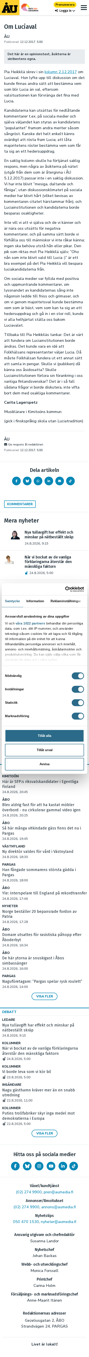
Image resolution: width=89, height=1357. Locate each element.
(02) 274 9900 (29, 1192)
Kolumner (11, 1043)
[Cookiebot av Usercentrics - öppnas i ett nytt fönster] (65, 589)
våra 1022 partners (30, 623)
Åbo (6, 800)
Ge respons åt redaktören (25, 444)
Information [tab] (35, 601)
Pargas (9, 865)
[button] (65, 11)
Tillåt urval (44, 750)
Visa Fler (44, 996)
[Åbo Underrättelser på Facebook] (15, 1166)
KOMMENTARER (20, 504)
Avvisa (44, 764)
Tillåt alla (44, 735)
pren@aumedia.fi (58, 1192)
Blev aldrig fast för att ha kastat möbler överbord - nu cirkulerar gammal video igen (41, 810)
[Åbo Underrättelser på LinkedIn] (63, 1166)
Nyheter (10, 906)
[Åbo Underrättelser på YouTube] (51, 1166)
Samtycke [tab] (12, 601)
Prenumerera (65, 5)
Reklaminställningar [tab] (66, 601)
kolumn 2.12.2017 (60, 71)
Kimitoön (10, 776)
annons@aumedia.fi (58, 1207)
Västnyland (13, 846)
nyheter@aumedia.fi (58, 1221)
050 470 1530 (26, 1221)
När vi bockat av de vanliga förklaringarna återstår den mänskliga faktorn (40, 1053)
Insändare (11, 1085)
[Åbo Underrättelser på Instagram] (39, 1166)
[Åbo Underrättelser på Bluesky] (27, 1166)
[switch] (78, 689)
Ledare (8, 1020)
